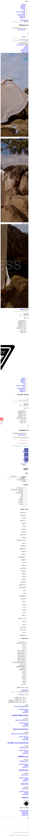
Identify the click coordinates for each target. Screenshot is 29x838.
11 (23, 644)
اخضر (23, 621)
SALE (21, 504)
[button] (14, 323)
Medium (23, 666)
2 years (22, 650)
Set (24, 10)
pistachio (23, 582)
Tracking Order (21, 14)
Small (23, 669)
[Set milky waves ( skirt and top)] (19, 733)
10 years (21, 643)
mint (24, 562)
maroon (23, 554)
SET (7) (23, 332)
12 (23, 646)
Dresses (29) (21, 325)
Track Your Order (23, 810)
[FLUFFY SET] (24, 761)
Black (23, 523)
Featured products (21, 479)
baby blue (22, 512)
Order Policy (25, 812)
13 (23, 647)
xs (24, 671)
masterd (23, 559)
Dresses (23, 8)
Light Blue (22, 635)
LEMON (22, 546)
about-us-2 (22, 17)
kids (22, 494)
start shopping (21, 29)
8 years (22, 659)
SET (23, 223)
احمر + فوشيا (21, 618)
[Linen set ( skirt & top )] (21, 720)
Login (23, 36)
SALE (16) (22, 331)
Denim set (25, 797)
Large (23, 665)
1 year (22, 641)
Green (23, 543)
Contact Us (22, 16)
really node (22, 587)
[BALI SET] (24, 775)
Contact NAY (24, 815)
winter (21, 497)
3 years (22, 652)
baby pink (22, 515)
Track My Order (24, 20)
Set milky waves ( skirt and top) (17, 743)
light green (22, 548)
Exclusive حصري (20, 11)
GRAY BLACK (21, 540)
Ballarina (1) (21, 323)
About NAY (25, 813)
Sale (24, 13)
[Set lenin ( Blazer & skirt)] (21, 706)
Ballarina (23, 5)
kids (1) (23, 329)
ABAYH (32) (21, 322)
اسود (24, 624)
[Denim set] (25, 788)
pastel (23, 576)
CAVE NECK (19, 493)
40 (23, 678)
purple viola (22, 585)
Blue (24, 526)
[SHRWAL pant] (23, 747)
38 (23, 675)
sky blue (23, 598)
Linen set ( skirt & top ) (20, 729)
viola (24, 607)
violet (23, 610)
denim (23, 537)
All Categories (21, 411)
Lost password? (20, 44)
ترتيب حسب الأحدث (20, 699)
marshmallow (21, 557)
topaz (23, 604)
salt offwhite (22, 596)
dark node (22, 534)
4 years (22, 653)
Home (23, 4)
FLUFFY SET (23, 770)
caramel (23, 532)
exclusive (20, 502)
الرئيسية (23, 463)
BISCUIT (22, 520)
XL (24, 684)
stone (23, 601)
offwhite (23, 571)
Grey (24, 632)
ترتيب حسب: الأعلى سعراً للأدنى (16, 702)
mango (23, 551)
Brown (23, 529)
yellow (23, 615)
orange (23, 573)
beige (23, 518)
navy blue (22, 568)
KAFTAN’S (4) (21, 328)
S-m (24, 668)
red (24, 590)
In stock (24, 481)
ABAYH (22, 7)
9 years (22, 661)
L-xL (23, 664)
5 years (22, 655)
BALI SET (24, 784)
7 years (22, 658)
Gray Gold (22, 629)
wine (24, 612)
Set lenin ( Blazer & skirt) (20, 715)
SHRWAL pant (23, 756)
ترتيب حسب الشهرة (19, 697)
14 (23, 649)
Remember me (22, 43)
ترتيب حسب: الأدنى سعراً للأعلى (16, 700)
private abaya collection (17, 489)
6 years (22, 656)
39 (23, 677)
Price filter (24, 476)
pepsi (23, 579)
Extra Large (22, 662)
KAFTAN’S (20, 488)
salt (24, 593)
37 (23, 674)
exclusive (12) (21, 326)
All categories (21, 320)
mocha (23, 565)
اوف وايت (22, 627)
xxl (24, 672)
